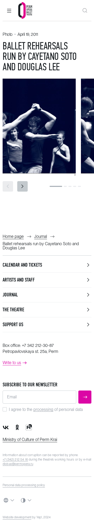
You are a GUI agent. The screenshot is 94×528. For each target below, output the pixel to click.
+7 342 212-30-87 (38, 345)
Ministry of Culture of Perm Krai (30, 439)
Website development (17, 517)
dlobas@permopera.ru (18, 464)
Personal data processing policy (24, 485)
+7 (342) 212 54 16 (15, 459)
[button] (9, 10)
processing (43, 409)
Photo (8, 34)
